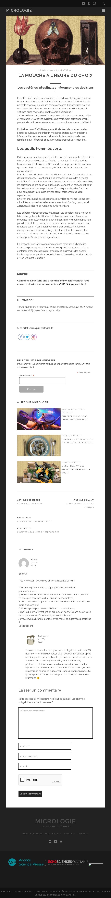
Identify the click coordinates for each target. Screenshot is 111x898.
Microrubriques (32, 834)
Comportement (43, 521)
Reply (33, 565)
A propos (69, 834)
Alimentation (64, 70)
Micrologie (19, 10)
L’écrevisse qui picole (30, 504)
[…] (87, 420)
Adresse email (26, 375)
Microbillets (53, 834)
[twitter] (83, 3)
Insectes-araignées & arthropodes (38, 532)
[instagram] (94, 3)
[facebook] (89, 3)
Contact (83, 834)
